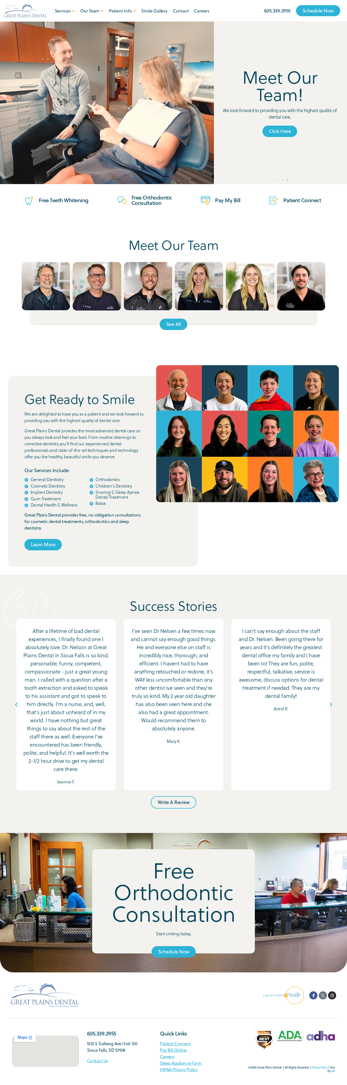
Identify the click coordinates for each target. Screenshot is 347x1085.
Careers (201, 11)
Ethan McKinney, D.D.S (301, 305)
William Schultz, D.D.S (96, 305)
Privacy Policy (319, 1067)
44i (333, 1071)
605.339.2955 (101, 1033)
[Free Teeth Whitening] (29, 200)
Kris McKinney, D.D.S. (46, 305)
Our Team (89, 11)
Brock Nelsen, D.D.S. (148, 305)
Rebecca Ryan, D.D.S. (250, 305)
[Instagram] (332, 995)
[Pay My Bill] (205, 200)
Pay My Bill (227, 200)
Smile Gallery (154, 11)
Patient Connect (302, 200)
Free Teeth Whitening (64, 200)
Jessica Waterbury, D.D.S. (199, 305)
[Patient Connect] (273, 200)
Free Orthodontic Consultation (151, 200)
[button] (272, 180)
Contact (181, 11)
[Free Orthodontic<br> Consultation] (122, 200)
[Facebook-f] (313, 995)
